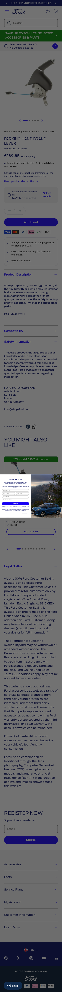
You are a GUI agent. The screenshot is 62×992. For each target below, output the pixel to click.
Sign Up (15, 503)
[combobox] (15, 497)
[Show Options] (27, 497)
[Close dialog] (60, 476)
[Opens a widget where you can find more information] (12, 986)
